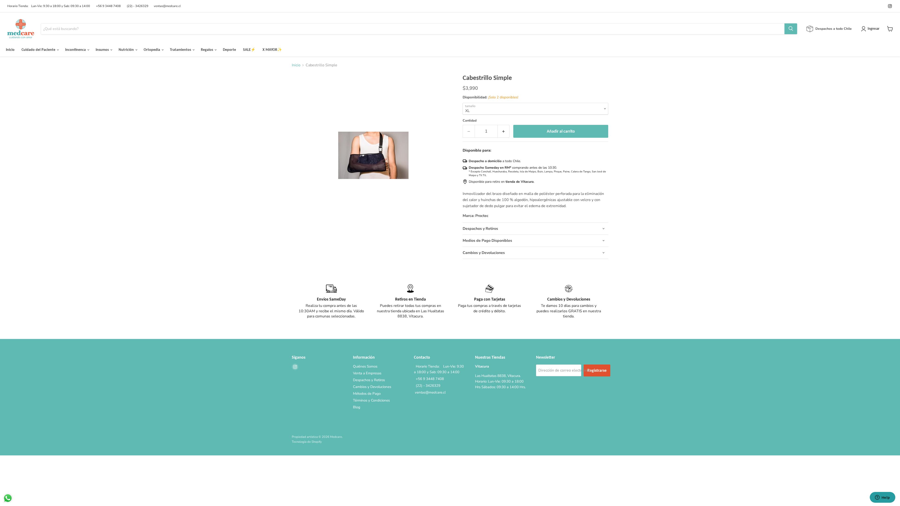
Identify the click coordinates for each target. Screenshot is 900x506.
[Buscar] (790, 28)
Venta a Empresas (367, 373)
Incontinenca (76, 49)
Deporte (229, 49)
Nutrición (127, 49)
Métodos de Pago (367, 393)
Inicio (10, 49)
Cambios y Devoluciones (372, 386)
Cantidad (469, 121)
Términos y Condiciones (371, 400)
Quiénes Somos (365, 366)
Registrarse (597, 370)
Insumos (103, 49)
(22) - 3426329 (136, 6)
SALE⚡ (249, 49)
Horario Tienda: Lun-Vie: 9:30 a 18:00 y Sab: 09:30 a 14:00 (48, 6)
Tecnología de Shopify (307, 442)
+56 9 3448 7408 (108, 6)
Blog (356, 407)
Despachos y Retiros (369, 380)
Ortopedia (152, 49)
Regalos (207, 49)
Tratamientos (181, 49)
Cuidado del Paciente (39, 49)
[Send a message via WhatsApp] (7, 498)
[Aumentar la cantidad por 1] (504, 131)
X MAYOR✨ (272, 49)
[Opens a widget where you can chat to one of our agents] (882, 498)
